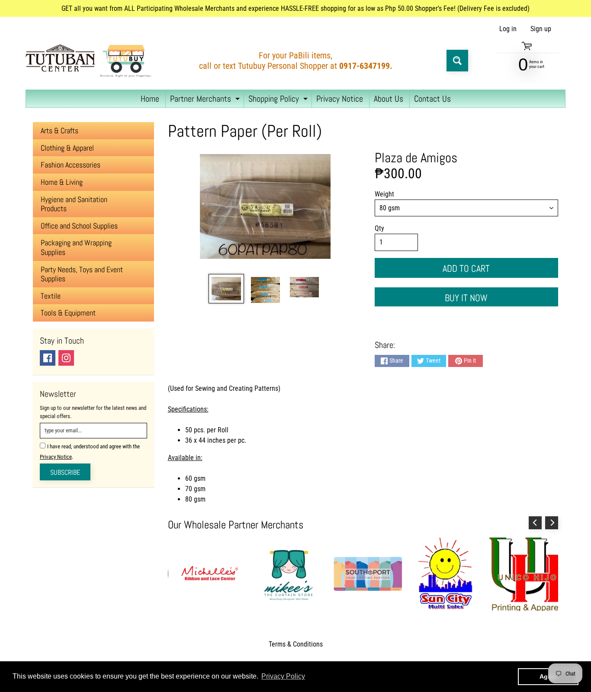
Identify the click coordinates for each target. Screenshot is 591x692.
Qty (379, 228)
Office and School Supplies (79, 226)
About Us (388, 98)
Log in (508, 29)
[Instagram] (66, 358)
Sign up (540, 29)
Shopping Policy (279, 100)
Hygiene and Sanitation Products (74, 204)
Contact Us (432, 98)
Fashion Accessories (70, 165)
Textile (51, 296)
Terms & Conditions (296, 644)
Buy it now (466, 298)
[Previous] (535, 522)
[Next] (551, 522)
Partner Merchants (206, 100)
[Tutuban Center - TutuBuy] (90, 60)
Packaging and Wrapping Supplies (76, 247)
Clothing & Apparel (67, 148)
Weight (384, 194)
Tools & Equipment (68, 313)
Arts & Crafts (59, 130)
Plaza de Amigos (416, 157)
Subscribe (65, 472)
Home (150, 98)
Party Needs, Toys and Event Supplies (82, 274)
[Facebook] (47, 358)
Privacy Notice (339, 98)
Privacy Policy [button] (283, 676)
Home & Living (62, 182)
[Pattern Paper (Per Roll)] (226, 288)
